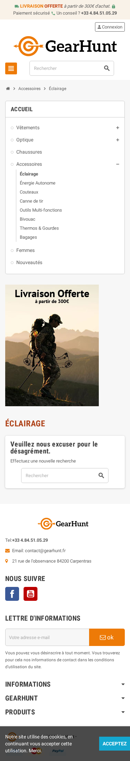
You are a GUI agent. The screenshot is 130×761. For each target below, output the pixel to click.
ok (110, 637)
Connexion (109, 27)
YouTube (30, 594)
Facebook (12, 594)
